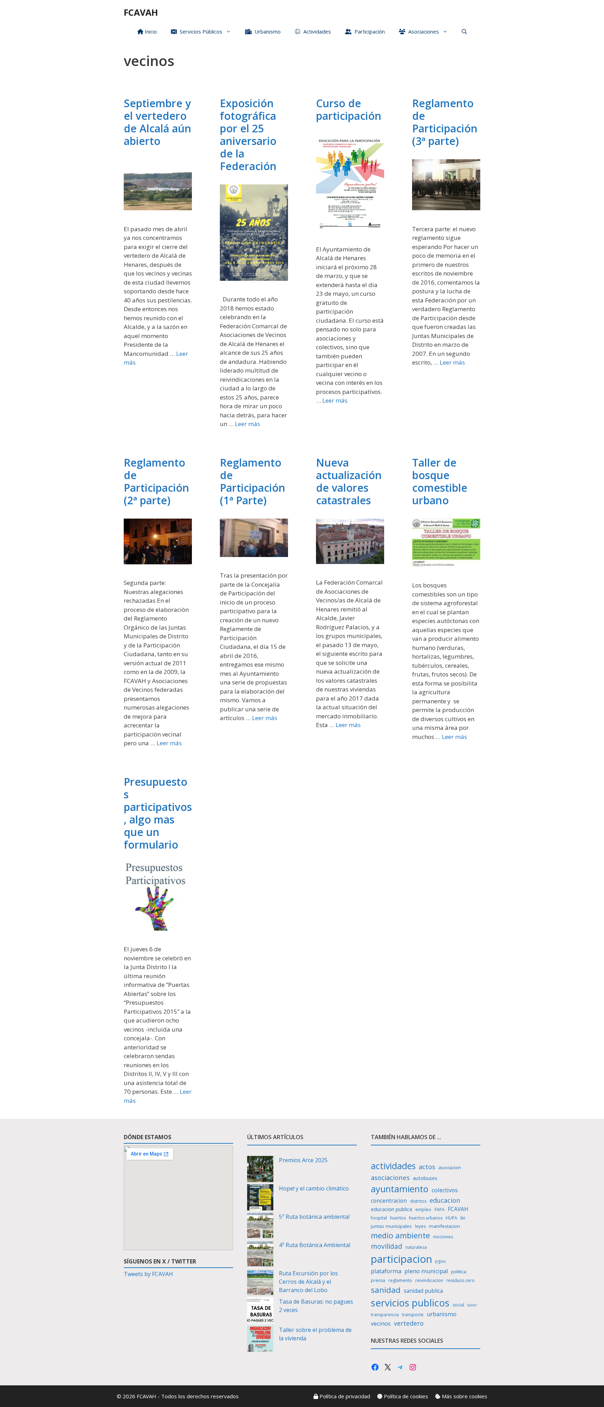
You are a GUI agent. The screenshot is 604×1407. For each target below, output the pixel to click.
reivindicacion (429, 1280)
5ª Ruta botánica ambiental (314, 1217)
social (458, 1305)
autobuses (425, 1178)
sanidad (386, 1289)
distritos (418, 1201)
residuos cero (460, 1280)
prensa (378, 1280)
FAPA (439, 1209)
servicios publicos (410, 1302)
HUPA (451, 1218)
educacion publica (391, 1209)
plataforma (386, 1271)
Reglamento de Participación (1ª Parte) (252, 481)
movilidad (386, 1246)
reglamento (400, 1280)
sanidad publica (423, 1291)
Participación (368, 31)
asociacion (449, 1167)
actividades (393, 1166)
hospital (379, 1218)
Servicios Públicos (199, 31)
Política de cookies (405, 1396)
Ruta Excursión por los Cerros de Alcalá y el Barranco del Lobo (308, 1281)
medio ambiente (400, 1235)
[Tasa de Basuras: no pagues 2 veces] (260, 1311)
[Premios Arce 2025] (260, 1170)
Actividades (316, 31)
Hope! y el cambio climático (314, 1188)
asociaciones (390, 1177)
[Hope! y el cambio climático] (260, 1198)
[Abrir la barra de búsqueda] (464, 31)
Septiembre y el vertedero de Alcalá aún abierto (157, 122)
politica (458, 1271)
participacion (401, 1259)
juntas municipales (391, 1226)
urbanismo (441, 1314)
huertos (398, 1218)
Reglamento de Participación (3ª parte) (444, 122)
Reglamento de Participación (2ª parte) (156, 481)
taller (472, 1305)
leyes (420, 1226)
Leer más (247, 424)
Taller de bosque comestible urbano (439, 481)
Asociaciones (422, 31)
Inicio (150, 31)
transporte (413, 1315)
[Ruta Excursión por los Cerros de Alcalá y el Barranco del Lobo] (260, 1283)
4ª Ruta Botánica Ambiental (314, 1245)
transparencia (385, 1315)
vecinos (381, 1323)
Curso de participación (348, 109)
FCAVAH (141, 12)
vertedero (409, 1323)
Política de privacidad (344, 1396)
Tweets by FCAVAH (148, 1274)
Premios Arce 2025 (303, 1160)
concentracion (389, 1200)
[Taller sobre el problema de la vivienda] (260, 1340)
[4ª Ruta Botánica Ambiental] (260, 1255)
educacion (445, 1200)
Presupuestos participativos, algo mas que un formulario (158, 813)
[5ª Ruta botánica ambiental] (260, 1226)
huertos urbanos (426, 1218)
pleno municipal (426, 1271)
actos (427, 1166)
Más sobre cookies (463, 1396)
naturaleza (416, 1247)
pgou (440, 1261)
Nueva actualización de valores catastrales (349, 481)
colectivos (445, 1190)
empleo (423, 1209)
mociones (443, 1237)
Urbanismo (266, 31)
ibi (462, 1218)
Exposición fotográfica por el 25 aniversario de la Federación (248, 134)
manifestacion (444, 1226)
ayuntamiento (400, 1189)
